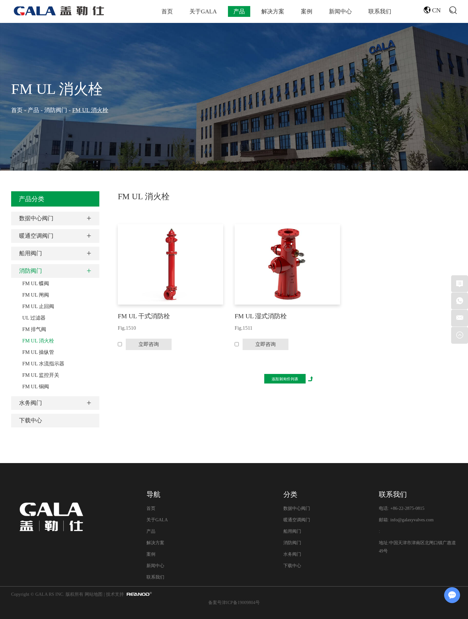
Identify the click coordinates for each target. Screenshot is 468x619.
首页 (167, 11)
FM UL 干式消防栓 (144, 316)
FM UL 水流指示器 (43, 363)
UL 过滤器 (34, 317)
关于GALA (203, 11)
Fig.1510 (127, 328)
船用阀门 (30, 253)
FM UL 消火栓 (57, 89)
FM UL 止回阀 (38, 306)
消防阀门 (55, 110)
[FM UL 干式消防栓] (170, 264)
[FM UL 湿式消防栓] (287, 264)
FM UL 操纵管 (38, 352)
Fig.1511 (243, 328)
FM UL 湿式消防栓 (261, 316)
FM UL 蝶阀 (35, 283)
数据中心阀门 (36, 218)
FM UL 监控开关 (40, 375)
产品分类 (31, 198)
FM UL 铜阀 (35, 386)
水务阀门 (30, 403)
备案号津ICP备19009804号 (234, 602)
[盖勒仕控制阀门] (59, 10)
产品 (239, 11)
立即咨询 (148, 344)
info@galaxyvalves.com (412, 519)
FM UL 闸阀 (35, 295)
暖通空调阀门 (36, 236)
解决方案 (272, 11)
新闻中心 (340, 11)
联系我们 (379, 11)
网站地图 (94, 594)
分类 (290, 494)
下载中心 (30, 420)
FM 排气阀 (34, 329)
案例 (306, 11)
